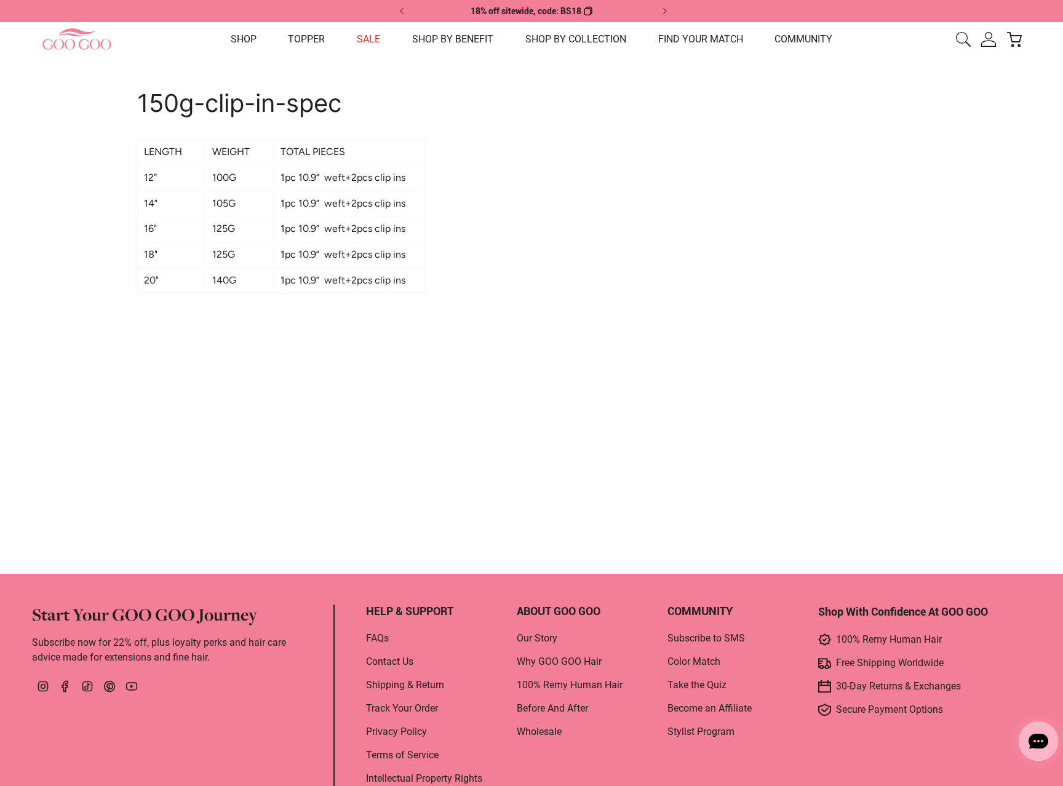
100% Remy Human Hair (570, 685)
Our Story (537, 638)
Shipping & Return (405, 685)
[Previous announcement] (402, 11)
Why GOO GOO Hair (559, 661)
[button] (244, 39)
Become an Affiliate (709, 708)
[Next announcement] (664, 11)
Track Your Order (402, 708)
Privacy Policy (396, 731)
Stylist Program (701, 731)
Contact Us (389, 661)
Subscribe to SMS (706, 638)
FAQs (377, 638)
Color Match (693, 661)
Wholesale (539, 731)
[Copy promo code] (588, 11)
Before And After (552, 708)
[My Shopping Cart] (1014, 39)
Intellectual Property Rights (424, 778)
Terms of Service (402, 755)
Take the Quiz (697, 685)
